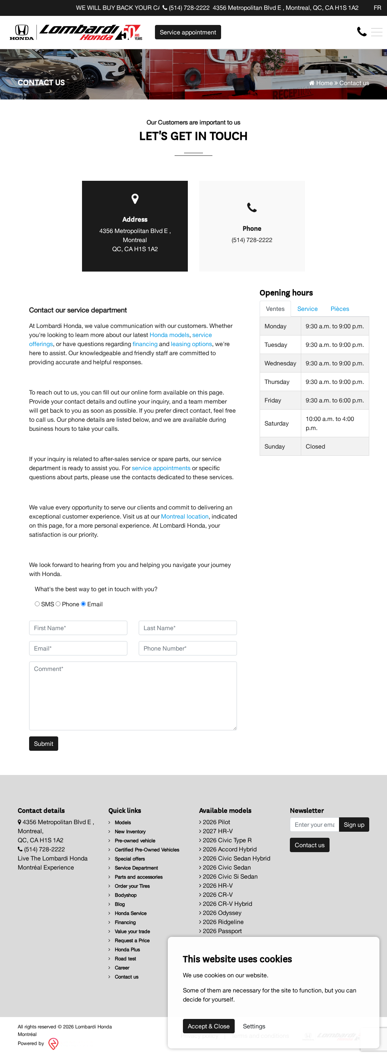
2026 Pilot (215, 821)
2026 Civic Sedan (226, 867)
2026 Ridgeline (222, 921)
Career (121, 968)
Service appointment (188, 32)
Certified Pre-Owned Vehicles (146, 850)
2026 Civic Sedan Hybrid (235, 858)
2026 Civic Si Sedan (229, 876)
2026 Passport (221, 930)
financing (145, 343)
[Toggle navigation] (377, 32)
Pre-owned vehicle (134, 840)
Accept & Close (209, 1026)
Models (122, 822)
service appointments (161, 467)
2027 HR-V (217, 831)
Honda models (169, 334)
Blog (119, 904)
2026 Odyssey (221, 912)
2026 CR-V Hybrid (226, 903)
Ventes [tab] (275, 308)
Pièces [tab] (340, 308)
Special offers (129, 859)
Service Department (135, 868)
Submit (43, 743)
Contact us (125, 977)
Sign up (354, 824)
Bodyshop (125, 895)
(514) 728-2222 (188, 7)
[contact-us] (362, 31)
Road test (124, 958)
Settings (254, 1026)
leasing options (191, 343)
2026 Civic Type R (226, 840)
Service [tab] (307, 308)
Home (324, 82)
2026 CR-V (217, 894)
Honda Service (130, 913)
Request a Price (131, 940)
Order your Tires (131, 886)
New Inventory (129, 831)
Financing (124, 922)
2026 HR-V (217, 885)
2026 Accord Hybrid (229, 849)
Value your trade (131, 931)
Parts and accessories (138, 877)
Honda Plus (126, 949)
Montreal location (185, 516)
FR (377, 7)
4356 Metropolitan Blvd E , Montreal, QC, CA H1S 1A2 (286, 7)
